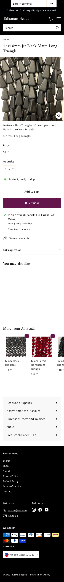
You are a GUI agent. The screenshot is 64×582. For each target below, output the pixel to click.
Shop (6, 465)
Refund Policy (10, 481)
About (6, 471)
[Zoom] (58, 115)
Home (6, 39)
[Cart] (51, 18)
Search (6, 460)
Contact (7, 491)
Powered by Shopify (40, 574)
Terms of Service (12, 486)
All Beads (28, 328)
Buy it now (32, 203)
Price (6, 145)
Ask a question (12, 250)
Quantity (8, 161)
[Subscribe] (52, 3)
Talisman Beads (16, 18)
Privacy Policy (10, 476)
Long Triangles (22, 136)
